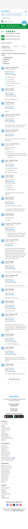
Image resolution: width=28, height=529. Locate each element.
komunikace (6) (6, 59)
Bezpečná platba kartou (6, 458)
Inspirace (3, 496)
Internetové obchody (6, 18)
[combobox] (14, 14)
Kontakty (3, 426)
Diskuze (24, 46)
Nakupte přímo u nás (5, 452)
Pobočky (15, 46)
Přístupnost (3, 440)
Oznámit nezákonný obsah (7, 438)
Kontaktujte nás (14, 406)
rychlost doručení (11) (8, 57)
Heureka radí (4, 450)
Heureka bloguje (4, 434)
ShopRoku (3, 490)
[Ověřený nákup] (17, 67)
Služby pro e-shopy (5, 470)
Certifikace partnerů (5, 494)
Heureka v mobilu (5, 448)
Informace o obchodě (6, 43)
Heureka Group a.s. (17, 509)
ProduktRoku (4, 492)
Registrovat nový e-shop (6, 468)
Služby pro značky (5, 474)
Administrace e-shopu (6, 466)
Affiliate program (4, 478)
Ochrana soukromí (5, 456)
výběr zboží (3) (6, 63)
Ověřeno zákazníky (5, 488)
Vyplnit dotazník (14, 410)
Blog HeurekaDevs (5, 436)
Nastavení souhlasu (5, 454)
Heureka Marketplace (6, 472)
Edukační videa (4, 480)
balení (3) (5, 61)
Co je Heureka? (4, 424)
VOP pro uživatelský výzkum (7, 460)
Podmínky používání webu (18, 510)
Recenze (5, 46)
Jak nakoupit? (4, 446)
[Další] (19, 383)
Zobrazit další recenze (14, 379)
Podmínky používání (5, 428)
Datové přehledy (5, 476)
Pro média (3, 432)
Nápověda (3, 482)
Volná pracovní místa (5, 430)
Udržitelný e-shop (5, 498)
